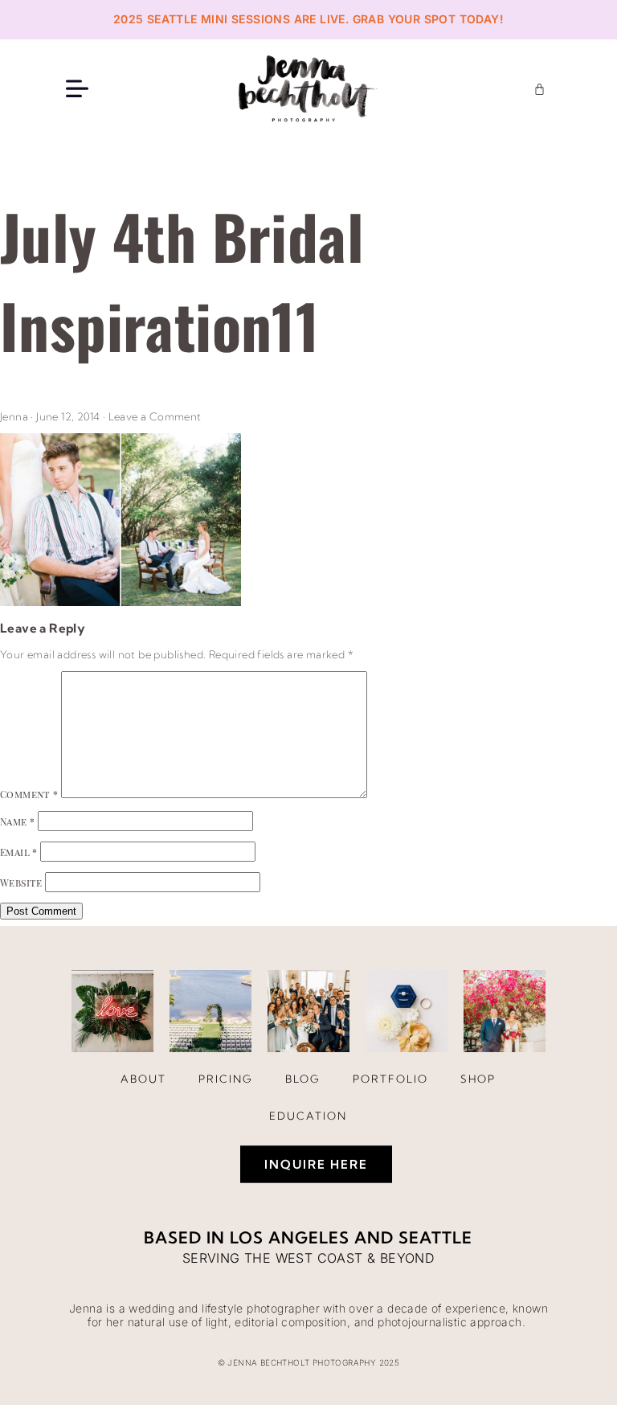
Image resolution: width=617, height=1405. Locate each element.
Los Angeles (289, 1237)
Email (19, 852)
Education (308, 1115)
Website (21, 882)
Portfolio (390, 1078)
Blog (303, 1078)
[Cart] (539, 88)
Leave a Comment (155, 416)
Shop (478, 1078)
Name (17, 821)
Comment (29, 794)
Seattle (435, 1237)
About (143, 1078)
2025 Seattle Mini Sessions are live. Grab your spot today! (308, 19)
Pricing (225, 1078)
